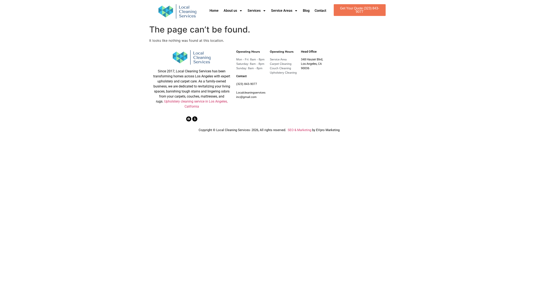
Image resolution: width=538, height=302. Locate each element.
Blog (306, 11)
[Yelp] (194, 118)
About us (230, 11)
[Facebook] (188, 118)
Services (254, 11)
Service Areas (281, 11)
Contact (320, 11)
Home (214, 11)
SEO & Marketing (299, 130)
